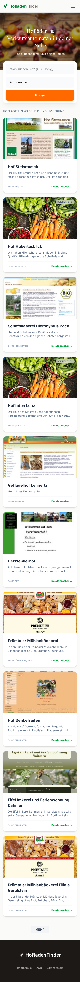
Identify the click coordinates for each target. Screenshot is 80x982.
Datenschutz (54, 967)
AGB (39, 967)
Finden (40, 95)
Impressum (24, 967)
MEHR (40, 929)
